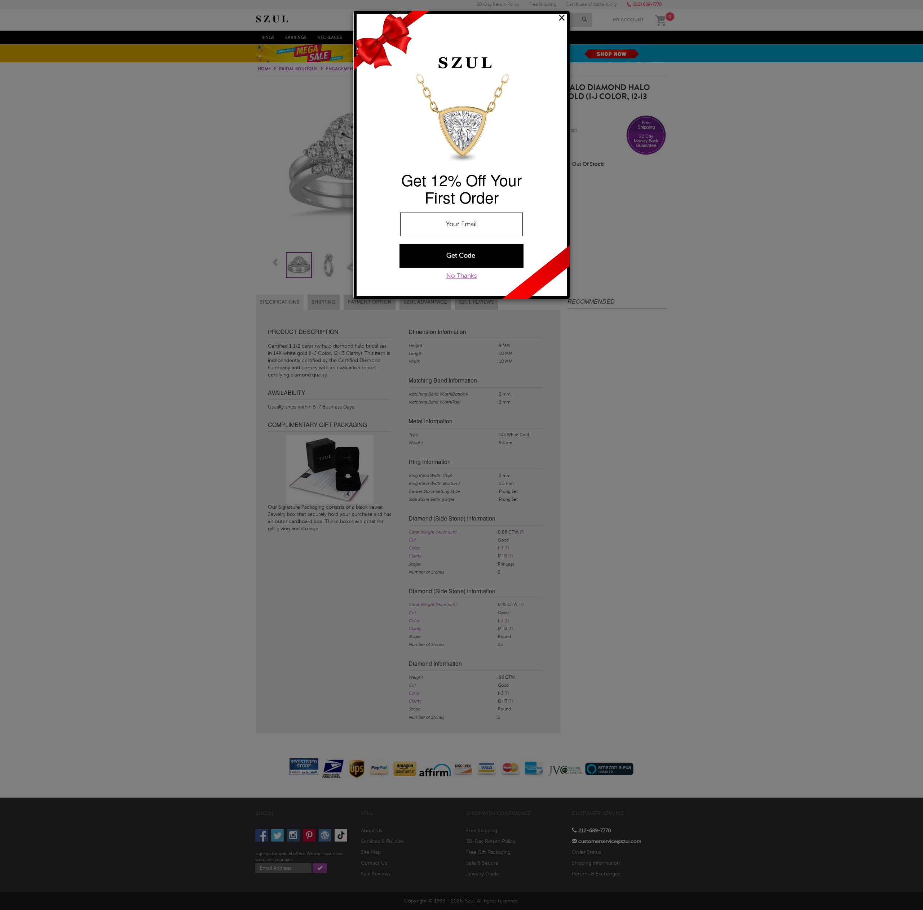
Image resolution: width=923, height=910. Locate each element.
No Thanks (461, 275)
